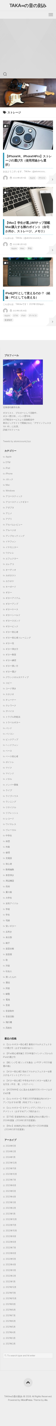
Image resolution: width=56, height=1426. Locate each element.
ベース (9, 750)
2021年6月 (11, 1321)
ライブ (9, 790)
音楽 (8, 1005)
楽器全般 (10, 948)
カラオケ (10, 581)
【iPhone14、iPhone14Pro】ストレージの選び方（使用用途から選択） (28, 160)
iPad (23, 315)
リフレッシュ (12, 813)
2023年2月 (11, 1208)
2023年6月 (11, 1185)
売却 (8, 886)
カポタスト (11, 575)
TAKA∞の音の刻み (28, 5)
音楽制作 (8, 320)
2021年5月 (11, 1326)
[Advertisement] (28, 48)
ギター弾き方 (12, 649)
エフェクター (12, 558)
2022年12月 (11, 1219)
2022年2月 (11, 1275)
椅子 (8, 943)
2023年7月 (11, 1179)
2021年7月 (11, 1315)
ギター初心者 (12, 632)
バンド (9, 728)
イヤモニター (12, 547)
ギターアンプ (12, 603)
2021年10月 (11, 1298)
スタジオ (10, 694)
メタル (9, 779)
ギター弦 (10, 643)
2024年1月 (11, 1157)
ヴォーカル (11, 830)
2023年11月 (11, 1168)
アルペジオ (11, 530)
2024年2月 (11, 1151)
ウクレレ (10, 552)
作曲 (8, 846)
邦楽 (8, 988)
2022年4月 (11, 1264)
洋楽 (8, 965)
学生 (30, 248)
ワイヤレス (11, 824)
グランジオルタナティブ (17, 677)
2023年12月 (11, 1162)
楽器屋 (9, 954)
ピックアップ (12, 739)
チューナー (11, 699)
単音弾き (10, 875)
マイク (9, 767)
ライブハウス (12, 796)
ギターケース (12, 609)
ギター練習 (11, 660)
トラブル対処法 (13, 716)
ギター (9, 592)
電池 (8, 999)
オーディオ (11, 569)
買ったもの (11, 977)
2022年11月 (11, 1225)
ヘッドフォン (12, 745)
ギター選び (11, 671)
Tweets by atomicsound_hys (17, 441)
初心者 (9, 864)
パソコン (10, 733)
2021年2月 (11, 1343)
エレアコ (10, 564)
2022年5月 (11, 1259)
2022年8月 (11, 1242)
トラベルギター (13, 722)
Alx (45, 1400)
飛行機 (9, 1022)
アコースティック (14, 496)
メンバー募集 (12, 784)
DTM (15, 315)
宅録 (8, 920)
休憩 (8, 841)
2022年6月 (11, 1253)
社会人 (9, 971)
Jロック (9, 479)
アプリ (9, 519)
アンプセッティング (15, 536)
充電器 (9, 858)
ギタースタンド (13, 620)
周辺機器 (10, 880)
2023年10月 (11, 1174)
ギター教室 (11, 654)
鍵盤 (8, 993)
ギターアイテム (13, 598)
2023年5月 (11, 1191)
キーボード (11, 586)
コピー (9, 683)
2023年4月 (11, 1196)
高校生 (9, 1027)
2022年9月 (11, 1236)
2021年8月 (11, 1309)
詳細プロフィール (11, 429)
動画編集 (10, 869)
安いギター (11, 926)
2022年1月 (11, 1281)
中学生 (9, 835)
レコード (10, 818)
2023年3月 (11, 1202)
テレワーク (11, 705)
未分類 (9, 937)
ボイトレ (10, 762)
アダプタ (10, 507)
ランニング (11, 801)
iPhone (42, 178)
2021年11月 (11, 1292)
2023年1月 (11, 1213)
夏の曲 (9, 892)
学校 (8, 909)
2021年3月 (11, 1338)
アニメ (9, 513)
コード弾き (11, 688)
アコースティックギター (17, 502)
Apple (32, 178)
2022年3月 (11, 1270)
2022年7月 (11, 1247)
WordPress (26, 1400)
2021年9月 (11, 1304)
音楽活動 (10, 1016)
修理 (8, 852)
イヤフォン (11, 541)
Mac (22, 248)
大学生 (9, 897)
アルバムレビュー (14, 524)
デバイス (33, 315)
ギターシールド (13, 615)
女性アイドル (12, 903)
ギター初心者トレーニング (18, 637)
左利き (9, 931)
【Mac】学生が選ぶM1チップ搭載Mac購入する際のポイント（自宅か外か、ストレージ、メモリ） (27, 227)
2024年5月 (11, 1145)
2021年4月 (11, 1332)
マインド (10, 773)
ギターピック (12, 626)
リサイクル (11, 807)
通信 (8, 982)
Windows (10, 490)
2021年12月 (11, 1287)
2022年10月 (11, 1230)
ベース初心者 (12, 756)
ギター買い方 (12, 666)
